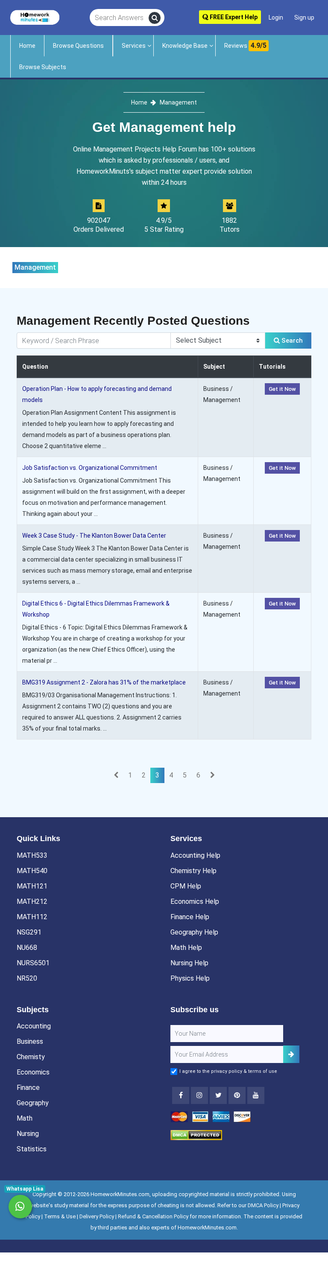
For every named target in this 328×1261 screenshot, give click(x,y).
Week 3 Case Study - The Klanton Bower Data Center (94, 535)
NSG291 (29, 932)
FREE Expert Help (233, 17)
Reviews (245, 45)
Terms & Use (60, 1216)
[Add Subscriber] (291, 1054)
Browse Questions (78, 45)
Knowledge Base (185, 45)
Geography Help (194, 932)
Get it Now (282, 389)
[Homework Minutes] (34, 17)
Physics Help (190, 978)
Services (134, 45)
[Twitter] (218, 1095)
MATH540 (32, 871)
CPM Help (185, 886)
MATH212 (32, 901)
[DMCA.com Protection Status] (196, 1134)
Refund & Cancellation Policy (153, 1216)
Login (276, 17)
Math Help (186, 948)
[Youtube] (237, 1095)
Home (27, 45)
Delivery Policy (96, 1216)
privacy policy (226, 1071)
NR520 (27, 978)
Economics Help (194, 901)
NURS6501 (33, 963)
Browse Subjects (42, 67)
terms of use (262, 1071)
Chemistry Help (193, 871)
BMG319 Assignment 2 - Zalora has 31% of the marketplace (104, 682)
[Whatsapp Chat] (20, 1206)
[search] (154, 18)
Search (291, 340)
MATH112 (32, 917)
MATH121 (32, 886)
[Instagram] (199, 1095)
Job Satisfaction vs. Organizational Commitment (89, 467)
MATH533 (32, 855)
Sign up (304, 17)
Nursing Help (189, 963)
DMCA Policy (263, 1205)
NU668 (27, 948)
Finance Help (189, 917)
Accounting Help (195, 855)
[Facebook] (180, 1095)
